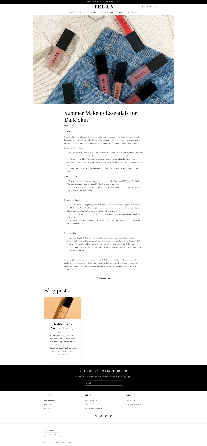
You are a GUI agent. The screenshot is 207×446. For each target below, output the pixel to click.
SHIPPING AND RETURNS (135, 404)
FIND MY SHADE (91, 400)
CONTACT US (90, 404)
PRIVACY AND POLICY (93, 408)
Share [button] (69, 131)
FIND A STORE (49, 404)
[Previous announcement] (45, 2)
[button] (46, 6)
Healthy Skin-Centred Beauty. (62, 326)
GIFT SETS (48, 408)
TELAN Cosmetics (54, 442)
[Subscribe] (120, 383)
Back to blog (104, 278)
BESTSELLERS (49, 400)
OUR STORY (130, 400)
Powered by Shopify (66, 442)
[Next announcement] (162, 2)
